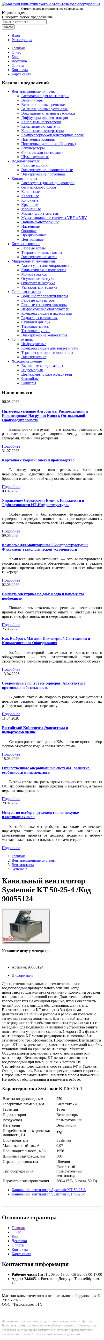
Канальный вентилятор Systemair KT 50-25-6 (49, 1190)
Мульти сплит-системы (40, 213)
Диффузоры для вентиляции (44, 118)
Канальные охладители (40, 126)
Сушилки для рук (35, 322)
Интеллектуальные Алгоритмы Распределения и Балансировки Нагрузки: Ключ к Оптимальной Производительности (45, 415)
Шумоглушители (35, 157)
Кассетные (30, 196)
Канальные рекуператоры (42, 131)
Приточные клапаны (38, 139)
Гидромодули (32, 370)
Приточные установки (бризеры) (48, 144)
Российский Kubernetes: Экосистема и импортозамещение (35, 730)
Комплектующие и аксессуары (46, 313)
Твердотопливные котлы (41, 252)
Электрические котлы (39, 257)
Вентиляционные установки (44, 109)
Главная (18, 48)
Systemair (19, 869)
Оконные (29, 231)
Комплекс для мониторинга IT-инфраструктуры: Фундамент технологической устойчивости (45, 547)
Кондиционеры (24, 178)
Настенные (30, 226)
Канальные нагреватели (41, 122)
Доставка (19, 61)
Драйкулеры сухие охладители (46, 374)
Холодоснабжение (27, 361)
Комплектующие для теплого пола (49, 348)
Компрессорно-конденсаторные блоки (52, 135)
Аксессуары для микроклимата (47, 265)
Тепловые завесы (35, 326)
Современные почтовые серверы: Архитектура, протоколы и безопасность (44, 685)
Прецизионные (33, 235)
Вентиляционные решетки (43, 104)
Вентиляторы (32, 100)
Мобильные (31, 209)
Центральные (32, 239)
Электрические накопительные (47, 170)
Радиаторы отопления (39, 318)
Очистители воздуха (38, 283)
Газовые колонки (35, 165)
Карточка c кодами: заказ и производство (38, 460)
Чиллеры (28, 383)
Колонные (29, 200)
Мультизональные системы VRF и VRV (54, 218)
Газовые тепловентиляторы (44, 305)
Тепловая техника (26, 292)
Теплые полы (23, 339)
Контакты (20, 70)
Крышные (29, 205)
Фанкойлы (30, 379)
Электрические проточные (43, 174)
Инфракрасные (33, 344)
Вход (16, 35)
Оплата (18, 65)
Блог (15, 57)
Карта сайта (21, 74)
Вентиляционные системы (34, 91)
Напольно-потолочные (40, 222)
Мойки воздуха (34, 274)
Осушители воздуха (37, 279)
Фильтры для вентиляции (42, 152)
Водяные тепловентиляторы (44, 296)
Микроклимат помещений (33, 261)
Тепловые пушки (35, 331)
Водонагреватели (26, 161)
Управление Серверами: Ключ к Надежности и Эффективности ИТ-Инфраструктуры (43, 502)
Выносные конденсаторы (42, 366)
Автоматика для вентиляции (45, 96)
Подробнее (11, 446)
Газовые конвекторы (38, 300)
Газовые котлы (33, 248)
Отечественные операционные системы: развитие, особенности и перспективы (46, 770)
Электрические (33, 357)
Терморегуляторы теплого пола (47, 352)
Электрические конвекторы (44, 335)
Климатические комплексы (43, 270)
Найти (8, 27)
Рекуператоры (33, 148)
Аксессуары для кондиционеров (47, 183)
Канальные (30, 191)
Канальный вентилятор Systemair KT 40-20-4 (49, 1194)
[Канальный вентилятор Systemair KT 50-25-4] (26, 942)
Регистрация (22, 40)
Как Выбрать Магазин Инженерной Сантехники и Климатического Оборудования (46, 640)
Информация (22, 975)
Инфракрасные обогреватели (45, 309)
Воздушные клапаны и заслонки (48, 113)
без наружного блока (38, 187)
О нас (16, 52)
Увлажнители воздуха (39, 287)
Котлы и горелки (26, 244)
